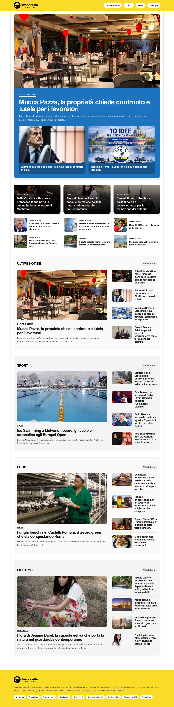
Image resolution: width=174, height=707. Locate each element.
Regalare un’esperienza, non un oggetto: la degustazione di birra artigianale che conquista (145, 504)
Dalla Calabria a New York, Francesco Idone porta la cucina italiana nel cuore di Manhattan (145, 277)
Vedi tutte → (149, 263)
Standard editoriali (95, 697)
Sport (129, 5)
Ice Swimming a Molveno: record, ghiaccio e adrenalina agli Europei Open (54, 432)
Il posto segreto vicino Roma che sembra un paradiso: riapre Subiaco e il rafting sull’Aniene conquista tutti (145, 585)
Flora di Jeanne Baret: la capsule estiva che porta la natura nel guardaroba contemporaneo (60, 637)
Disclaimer (64, 697)
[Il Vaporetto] (26, 5)
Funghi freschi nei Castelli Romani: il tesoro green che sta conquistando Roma (59, 534)
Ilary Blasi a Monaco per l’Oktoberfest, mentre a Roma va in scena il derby (145, 438)
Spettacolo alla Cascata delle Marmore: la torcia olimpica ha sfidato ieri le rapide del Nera (145, 378)
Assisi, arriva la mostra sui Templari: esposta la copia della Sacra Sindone (145, 604)
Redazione (33, 697)
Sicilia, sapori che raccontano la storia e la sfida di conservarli (144, 541)
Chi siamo (19, 697)
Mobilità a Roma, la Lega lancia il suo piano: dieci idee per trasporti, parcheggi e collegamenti (145, 314)
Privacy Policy (49, 697)
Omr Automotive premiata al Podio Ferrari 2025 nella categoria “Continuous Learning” (143, 399)
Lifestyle (154, 5)
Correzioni (78, 697)
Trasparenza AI (130, 697)
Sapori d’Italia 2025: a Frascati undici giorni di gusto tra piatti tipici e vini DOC (145, 523)
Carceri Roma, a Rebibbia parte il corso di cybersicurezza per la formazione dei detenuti (145, 334)
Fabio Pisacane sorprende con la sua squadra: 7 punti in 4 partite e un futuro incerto (145, 420)
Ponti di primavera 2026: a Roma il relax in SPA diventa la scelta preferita (145, 639)
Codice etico (113, 697)
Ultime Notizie (113, 5)
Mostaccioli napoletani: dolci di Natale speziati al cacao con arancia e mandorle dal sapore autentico (145, 482)
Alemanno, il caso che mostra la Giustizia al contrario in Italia (145, 295)
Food (140, 5)
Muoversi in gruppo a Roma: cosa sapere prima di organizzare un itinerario (145, 622)
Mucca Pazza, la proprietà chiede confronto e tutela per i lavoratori (84, 105)
